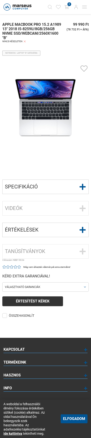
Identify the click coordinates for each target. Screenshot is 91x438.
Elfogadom (74, 418)
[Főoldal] (17, 7)
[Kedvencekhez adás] (84, 68)
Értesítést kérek (32, 301)
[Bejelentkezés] (76, 7)
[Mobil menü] (84, 7)
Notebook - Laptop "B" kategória (21, 53)
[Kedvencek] (58, 7)
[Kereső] (50, 7)
